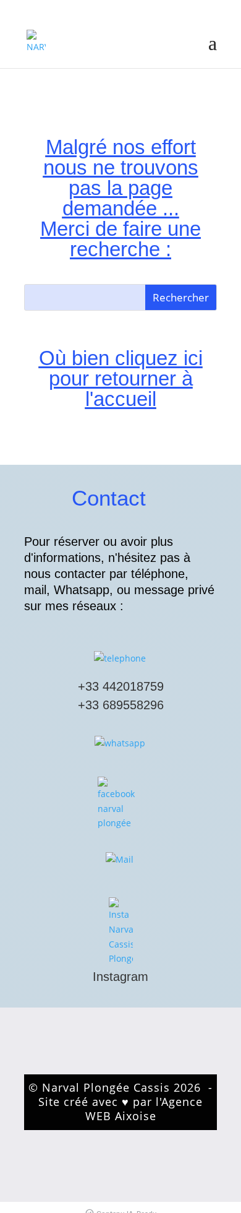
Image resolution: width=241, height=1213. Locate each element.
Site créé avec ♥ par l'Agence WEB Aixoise (120, 1108)
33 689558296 (124, 705)
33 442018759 (124, 686)
